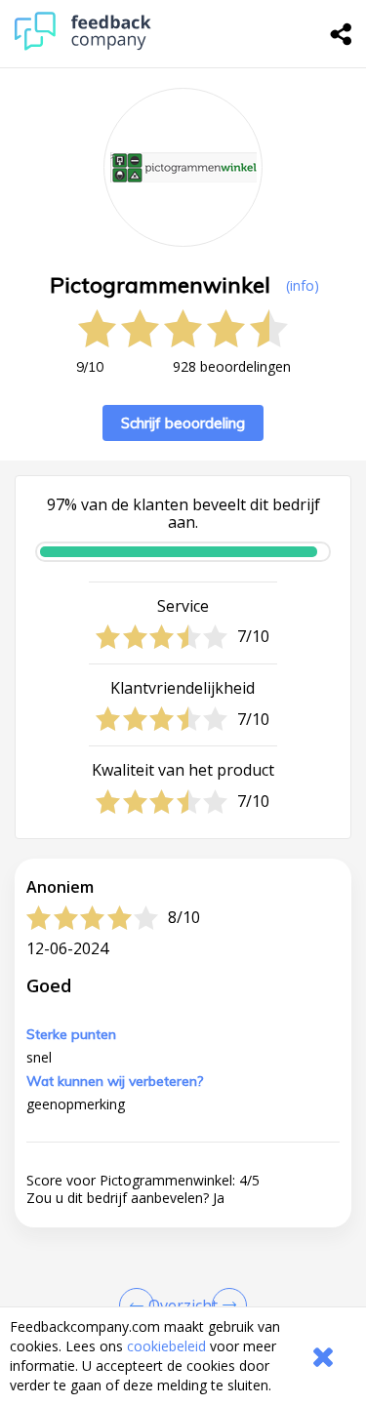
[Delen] (341, 34)
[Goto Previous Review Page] (140, 1305)
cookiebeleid (166, 1346)
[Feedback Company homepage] (83, 45)
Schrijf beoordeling (183, 423)
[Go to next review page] (225, 1305)
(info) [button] (302, 285)
